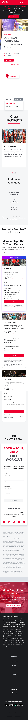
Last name (6, 480)
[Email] (19, 522)
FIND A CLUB (7, 6)
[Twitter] (9, 522)
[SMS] (24, 522)
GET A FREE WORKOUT (21, 6)
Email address (7, 486)
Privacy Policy (18, 715)
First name (6, 473)
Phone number (7, 493)
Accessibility (9, 715)
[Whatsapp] (14, 522)
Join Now (8, 60)
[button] (25, 2)
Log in (21, 2)
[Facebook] (4, 522)
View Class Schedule (15, 64)
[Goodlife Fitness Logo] (5, 2)
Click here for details (17, 14)
